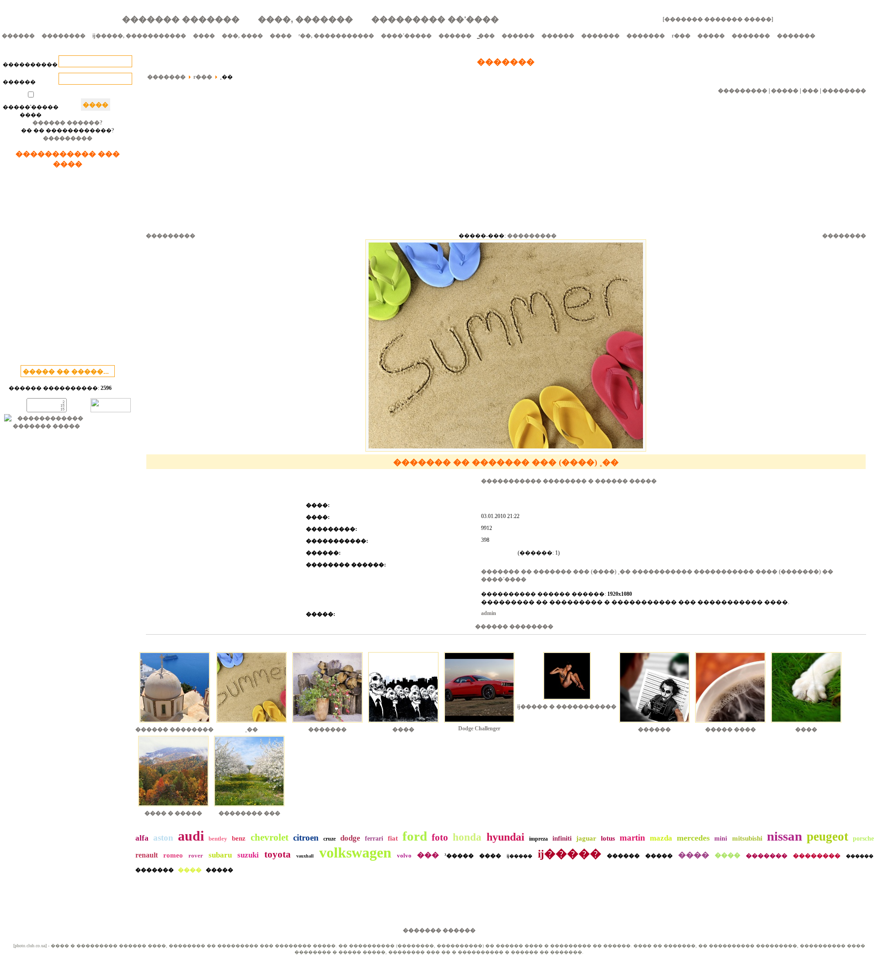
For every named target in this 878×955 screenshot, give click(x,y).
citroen (306, 837)
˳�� (251, 729)
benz (239, 838)
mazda (661, 838)
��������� (67, 138)
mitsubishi (747, 838)
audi (191, 835)
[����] (403, 723)
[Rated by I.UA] (111, 410)
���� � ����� (173, 813)
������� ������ (439, 930)
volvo (404, 855)
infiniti (562, 838)
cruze (329, 839)
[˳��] (251, 723)
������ (18, 35)
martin (632, 837)
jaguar (586, 838)
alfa (142, 838)
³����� (459, 855)
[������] (654, 723)
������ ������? (67, 122)
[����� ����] (730, 723)
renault (146, 855)
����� (711, 35)
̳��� (486, 35)
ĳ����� (519, 855)
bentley (218, 838)
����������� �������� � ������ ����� (569, 481)
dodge (350, 838)
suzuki (248, 855)
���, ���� (242, 35)
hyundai (506, 837)
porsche (863, 838)
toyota (277, 854)
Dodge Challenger (479, 728)
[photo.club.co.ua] (30, 945)
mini (720, 838)
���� (204, 35)
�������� (64, 35)
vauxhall (305, 855)
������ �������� (514, 626)
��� (810, 90)
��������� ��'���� (435, 19)
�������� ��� (249, 813)
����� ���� (730, 729)
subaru (220, 855)
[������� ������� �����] (718, 19)
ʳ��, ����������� (336, 35)
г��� (681, 35)
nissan (784, 836)
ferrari (374, 838)
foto (440, 837)
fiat (393, 838)
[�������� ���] (249, 807)
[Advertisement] (68, 268)
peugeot (827, 836)
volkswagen (355, 852)
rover (195, 855)
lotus (608, 838)
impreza (538, 839)
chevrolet (270, 837)
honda (467, 837)
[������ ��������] (175, 723)
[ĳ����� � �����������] (567, 700)
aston (163, 837)
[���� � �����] (173, 807)
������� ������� (181, 19)
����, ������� (305, 19)
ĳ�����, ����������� (139, 35)
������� (600, 35)
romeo (173, 855)
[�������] (327, 723)
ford (414, 836)
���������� (30, 64)
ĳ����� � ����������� (566, 706)
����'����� (406, 35)
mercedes (693, 837)
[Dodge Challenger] (479, 723)
